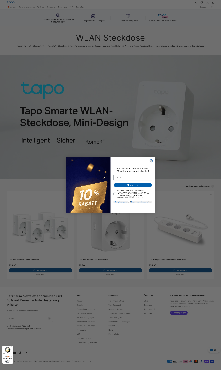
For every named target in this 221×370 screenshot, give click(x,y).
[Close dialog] (151, 161)
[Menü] (11, 347)
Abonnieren (133, 185)
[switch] (7, 361)
